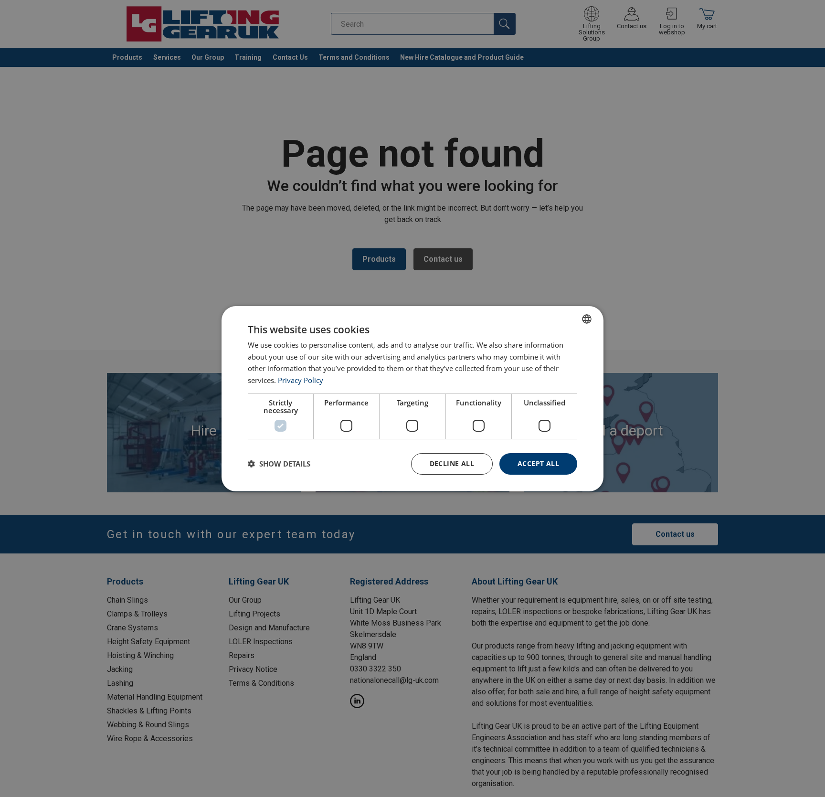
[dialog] (412, 398)
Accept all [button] (538, 463)
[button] (279, 463)
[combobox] (587, 318)
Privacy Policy (300, 380)
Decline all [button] (452, 463)
